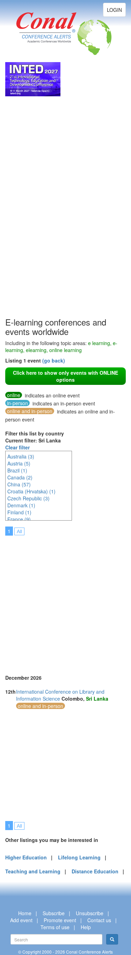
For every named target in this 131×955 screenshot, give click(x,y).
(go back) (53, 360)
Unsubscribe (89, 913)
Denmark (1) (21, 505)
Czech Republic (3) (28, 498)
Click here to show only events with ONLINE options (65, 376)
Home (24, 913)
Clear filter (17, 447)
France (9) (19, 519)
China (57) (19, 484)
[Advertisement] (33, 211)
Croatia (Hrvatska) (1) (31, 491)
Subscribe (54, 913)
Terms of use (55, 927)
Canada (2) (19, 477)
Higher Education (26, 857)
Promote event (60, 920)
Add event (21, 920)
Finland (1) (19, 512)
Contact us (99, 920)
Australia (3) (20, 456)
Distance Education (95, 871)
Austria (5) (18, 463)
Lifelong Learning (79, 857)
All (19, 531)
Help (86, 927)
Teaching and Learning (32, 871)
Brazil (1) (17, 470)
